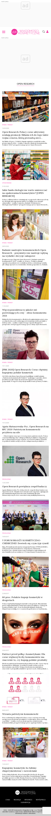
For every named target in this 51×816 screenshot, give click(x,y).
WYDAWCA (28, 800)
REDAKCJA (17, 800)
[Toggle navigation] (4, 32)
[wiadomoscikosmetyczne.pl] (25, 32)
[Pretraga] (43, 31)
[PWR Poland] (25, 792)
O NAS (8, 800)
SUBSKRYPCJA (25, 802)
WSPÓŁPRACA (41, 800)
